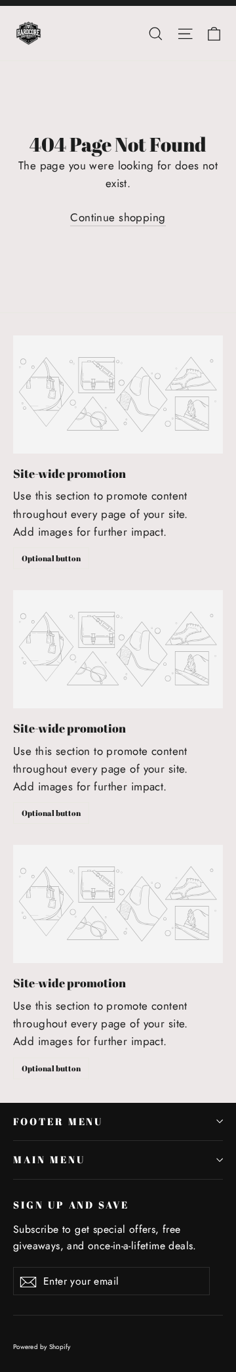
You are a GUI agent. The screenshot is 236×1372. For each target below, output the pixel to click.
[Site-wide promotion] (118, 394)
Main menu (49, 1159)
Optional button (51, 558)
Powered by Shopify (42, 1347)
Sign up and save (71, 1204)
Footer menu (58, 1121)
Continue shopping (117, 217)
